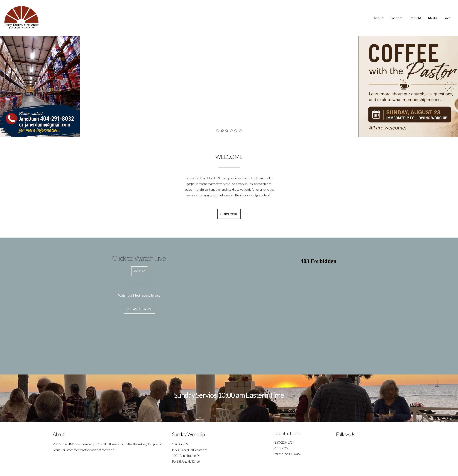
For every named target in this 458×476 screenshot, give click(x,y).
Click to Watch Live (139, 258)
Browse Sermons (139, 309)
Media (433, 18)
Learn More (229, 214)
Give (447, 18)
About (379, 18)
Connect (396, 18)
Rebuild (416, 18)
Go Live (139, 271)
